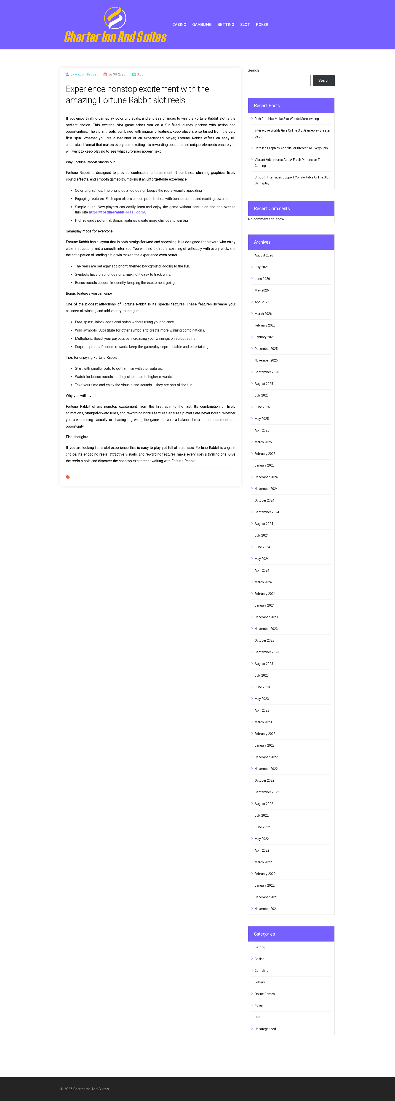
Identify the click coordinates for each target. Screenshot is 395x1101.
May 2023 (262, 699)
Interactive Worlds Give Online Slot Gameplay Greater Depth (293, 133)
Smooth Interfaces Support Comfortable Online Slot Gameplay (292, 180)
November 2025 (266, 360)
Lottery (260, 982)
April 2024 (262, 570)
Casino (179, 24)
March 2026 (263, 314)
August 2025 (264, 384)
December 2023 (266, 617)
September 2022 (267, 792)
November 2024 (266, 489)
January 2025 (265, 465)
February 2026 (265, 325)
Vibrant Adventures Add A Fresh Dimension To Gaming (288, 162)
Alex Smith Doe (85, 74)
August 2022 (264, 804)
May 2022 (262, 839)
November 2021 (266, 909)
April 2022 (262, 850)
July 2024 (262, 535)
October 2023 (264, 640)
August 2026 (264, 255)
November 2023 (266, 629)
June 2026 (262, 279)
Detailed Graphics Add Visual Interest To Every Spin (291, 148)
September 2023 (267, 652)
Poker (262, 24)
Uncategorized (265, 1029)
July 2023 (262, 675)
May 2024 (262, 559)
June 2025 (262, 407)
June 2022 (262, 827)
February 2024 (265, 594)
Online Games (265, 994)
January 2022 (265, 885)
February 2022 (265, 874)
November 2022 (266, 769)
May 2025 (262, 419)
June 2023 (262, 687)
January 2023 (265, 745)
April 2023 (262, 710)
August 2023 (264, 664)
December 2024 (266, 477)
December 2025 (266, 349)
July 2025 (262, 395)
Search (253, 70)
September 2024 (267, 512)
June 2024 (262, 547)
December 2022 (266, 757)
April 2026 (262, 302)
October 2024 (264, 500)
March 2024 (263, 582)
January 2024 (265, 605)
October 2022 (264, 780)
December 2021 (266, 897)
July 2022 (262, 815)
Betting (226, 24)
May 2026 (262, 290)
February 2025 (265, 454)
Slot (245, 24)
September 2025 (267, 372)
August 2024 (264, 524)
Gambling (202, 24)
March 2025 (263, 442)
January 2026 (265, 337)
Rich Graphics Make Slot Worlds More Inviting (287, 119)
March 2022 (263, 862)
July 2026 (262, 267)
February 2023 (265, 734)
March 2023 (263, 722)
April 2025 (262, 430)
